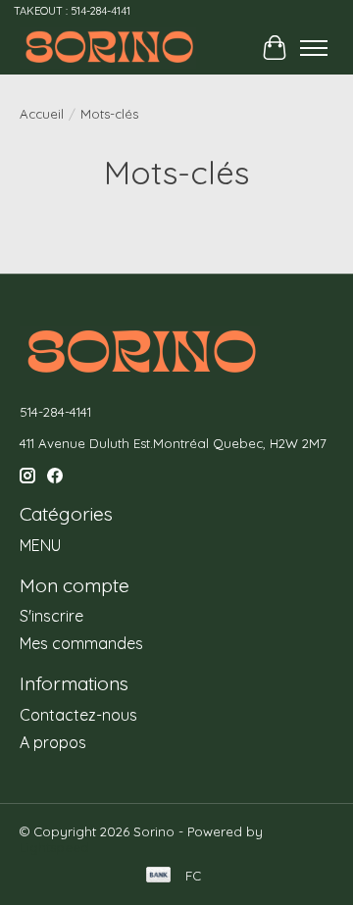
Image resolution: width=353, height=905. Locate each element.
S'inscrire (51, 616)
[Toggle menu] (313, 48)
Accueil (42, 114)
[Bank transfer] (159, 876)
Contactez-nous (78, 715)
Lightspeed (54, 847)
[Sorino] (108, 47)
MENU (40, 545)
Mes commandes (81, 643)
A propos (53, 742)
